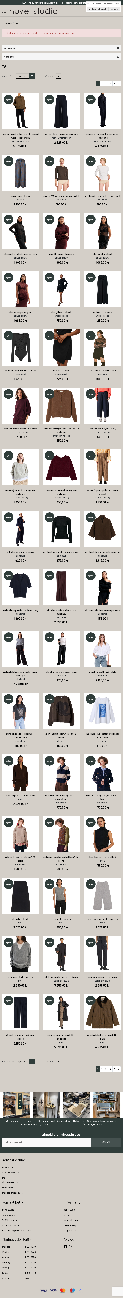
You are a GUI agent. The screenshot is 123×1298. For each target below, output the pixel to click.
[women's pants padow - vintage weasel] (102, 467)
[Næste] (119, 83)
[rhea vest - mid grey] (61, 896)
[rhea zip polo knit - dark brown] (20, 772)
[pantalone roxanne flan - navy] (102, 954)
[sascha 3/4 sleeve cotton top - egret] (102, 173)
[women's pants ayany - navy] (102, 406)
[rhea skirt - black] (20, 896)
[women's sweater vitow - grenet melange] (61, 467)
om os (67, 1214)
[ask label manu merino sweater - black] (61, 529)
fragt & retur (70, 1230)
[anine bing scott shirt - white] (102, 649)
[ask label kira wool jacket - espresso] (102, 529)
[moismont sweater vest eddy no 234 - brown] (61, 834)
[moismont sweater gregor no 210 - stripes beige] (61, 772)
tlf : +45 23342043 (11, 1172)
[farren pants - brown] (20, 173)
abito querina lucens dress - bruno (61, 977)
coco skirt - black (61, 370)
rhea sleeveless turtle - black (102, 857)
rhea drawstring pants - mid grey (102, 919)
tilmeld (106, 1142)
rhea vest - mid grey (61, 919)
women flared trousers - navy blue (61, 134)
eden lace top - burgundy (21, 312)
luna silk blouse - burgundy (61, 254)
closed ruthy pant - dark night (20, 1035)
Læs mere (114, 9)
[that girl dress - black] (61, 289)
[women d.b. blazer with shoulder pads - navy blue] (102, 111)
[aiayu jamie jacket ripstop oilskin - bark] (102, 1012)
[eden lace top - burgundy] (20, 289)
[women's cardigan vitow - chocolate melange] (61, 406)
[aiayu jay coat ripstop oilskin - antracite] (61, 1012)
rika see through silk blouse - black (20, 254)
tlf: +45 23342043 (11, 1225)
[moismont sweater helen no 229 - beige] (20, 834)
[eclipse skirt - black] (102, 289)
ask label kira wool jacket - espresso (102, 552)
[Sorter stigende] (32, 76)
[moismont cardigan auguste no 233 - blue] (102, 772)
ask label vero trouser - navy (20, 552)
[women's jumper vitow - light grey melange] (20, 467)
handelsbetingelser (73, 1220)
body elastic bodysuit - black (102, 370)
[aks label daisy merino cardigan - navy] (20, 587)
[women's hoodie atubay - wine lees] (20, 406)
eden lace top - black (102, 254)
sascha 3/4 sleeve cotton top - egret (102, 196)
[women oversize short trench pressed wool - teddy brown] (20, 111)
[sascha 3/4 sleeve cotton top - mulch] (61, 173)
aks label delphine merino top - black (102, 610)
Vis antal (49, 76)
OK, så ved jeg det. (98, 9)
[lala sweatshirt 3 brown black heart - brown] (61, 711)
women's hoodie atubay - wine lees (20, 428)
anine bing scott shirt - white (102, 672)
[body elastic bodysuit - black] (102, 347)
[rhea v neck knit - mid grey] (20, 954)
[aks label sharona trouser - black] (61, 649)
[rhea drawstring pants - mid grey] (102, 896)
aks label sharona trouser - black (61, 672)
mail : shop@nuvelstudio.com (17, 1230)
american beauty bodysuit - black (20, 370)
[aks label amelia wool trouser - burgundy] (61, 587)
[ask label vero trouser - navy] (20, 529)
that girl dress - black (61, 312)
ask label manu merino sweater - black (61, 552)
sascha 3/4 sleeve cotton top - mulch (61, 196)
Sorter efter (8, 76)
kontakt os (69, 1209)
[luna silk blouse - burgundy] (61, 231)
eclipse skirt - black (102, 312)
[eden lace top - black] (102, 231)
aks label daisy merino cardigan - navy (20, 610)
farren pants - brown (20, 196)
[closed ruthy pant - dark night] (20, 1012)
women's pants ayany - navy (102, 428)
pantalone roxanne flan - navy (102, 977)
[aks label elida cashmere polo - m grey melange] (20, 649)
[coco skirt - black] (61, 347)
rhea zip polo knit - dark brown (20, 795)
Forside (8, 22)
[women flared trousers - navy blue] (61, 111)
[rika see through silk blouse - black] (20, 231)
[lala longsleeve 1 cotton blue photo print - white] (102, 711)
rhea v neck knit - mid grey (20, 977)
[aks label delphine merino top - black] (102, 587)
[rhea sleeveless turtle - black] (102, 834)
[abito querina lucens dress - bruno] (61, 954)
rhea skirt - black (20, 919)
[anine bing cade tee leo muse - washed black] (20, 711)
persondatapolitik (73, 1225)
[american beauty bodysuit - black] (20, 347)
